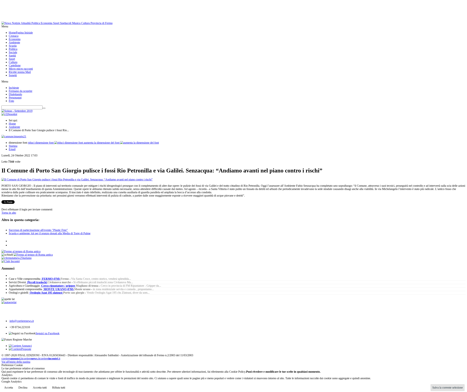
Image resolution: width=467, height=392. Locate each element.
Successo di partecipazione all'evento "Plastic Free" (38, 230)
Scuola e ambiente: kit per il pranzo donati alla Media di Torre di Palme (49, 233)
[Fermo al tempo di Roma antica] (20, 251)
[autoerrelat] (8, 302)
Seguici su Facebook (47, 333)
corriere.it (11, 358)
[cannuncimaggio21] (13, 136)
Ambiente (14, 126)
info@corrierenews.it (21, 320)
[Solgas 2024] (16, 110)
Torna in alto (8, 212)
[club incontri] (10, 261)
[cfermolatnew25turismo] (16, 258)
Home (12, 123)
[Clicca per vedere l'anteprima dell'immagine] (77, 179)
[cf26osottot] (9, 114)
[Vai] (44, 108)
